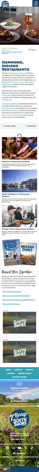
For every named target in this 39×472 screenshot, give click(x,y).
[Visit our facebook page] (7, 448)
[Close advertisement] (37, 466)
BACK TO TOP (19, 460)
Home (5, 48)
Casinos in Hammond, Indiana (16, 161)
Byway (17, 104)
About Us (18, 370)
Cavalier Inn (6, 100)
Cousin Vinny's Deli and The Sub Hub (16, 115)
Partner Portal (19, 377)
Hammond (6, 50)
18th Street (6, 104)
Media (8, 370)
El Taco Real (6, 95)
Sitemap (11, 373)
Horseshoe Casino (17, 82)
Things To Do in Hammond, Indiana (18, 229)
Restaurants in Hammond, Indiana (12, 52)
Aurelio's (15, 110)
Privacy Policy (25, 373)
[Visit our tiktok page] (32, 448)
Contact (29, 370)
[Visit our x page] (25, 448)
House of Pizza (7, 108)
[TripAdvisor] (19, 453)
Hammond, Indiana (18, 73)
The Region (14, 48)
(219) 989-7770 (17, 439)
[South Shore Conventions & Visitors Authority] (5, 4)
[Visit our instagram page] (13, 448)
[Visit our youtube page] (19, 448)
